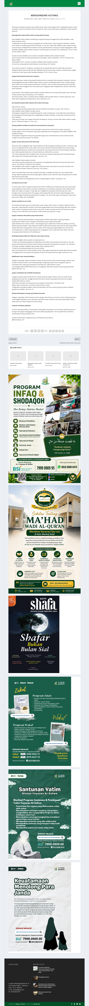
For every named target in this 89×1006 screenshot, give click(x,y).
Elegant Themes (20, 1004)
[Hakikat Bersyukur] (18, 356)
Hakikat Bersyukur (16, 363)
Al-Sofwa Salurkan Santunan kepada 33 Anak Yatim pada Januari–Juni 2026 (46, 970)
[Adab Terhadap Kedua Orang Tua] (71, 356)
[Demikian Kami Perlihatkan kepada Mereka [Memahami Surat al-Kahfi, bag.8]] (35, 985)
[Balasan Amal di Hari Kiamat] (35, 993)
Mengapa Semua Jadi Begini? (35, 364)
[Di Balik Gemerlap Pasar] (53, 356)
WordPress (37, 1004)
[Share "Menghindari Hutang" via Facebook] (32, 331)
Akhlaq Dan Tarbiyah (48, 19)
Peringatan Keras (43, 977)
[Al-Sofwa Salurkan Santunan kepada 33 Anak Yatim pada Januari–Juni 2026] (35, 968)
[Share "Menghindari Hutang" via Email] (39, 331)
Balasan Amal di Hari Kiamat (44, 992)
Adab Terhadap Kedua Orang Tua (70, 364)
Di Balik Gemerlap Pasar (53, 363)
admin (31, 19)
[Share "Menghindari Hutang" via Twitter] (35, 331)
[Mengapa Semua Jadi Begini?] (36, 356)
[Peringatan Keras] (35, 978)
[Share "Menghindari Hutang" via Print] (42, 331)
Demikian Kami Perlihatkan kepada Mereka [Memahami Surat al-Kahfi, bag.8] (47, 985)
